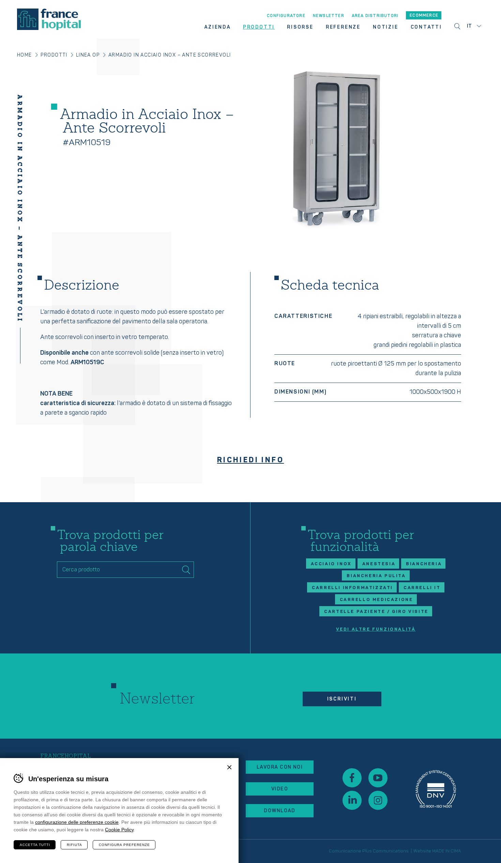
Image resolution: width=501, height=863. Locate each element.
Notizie (385, 27)
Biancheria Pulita (376, 576)
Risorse (300, 27)
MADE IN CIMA (446, 851)
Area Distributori (375, 16)
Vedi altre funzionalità (376, 629)
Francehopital (49, 19)
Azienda (217, 27)
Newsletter (328, 16)
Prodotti (259, 27)
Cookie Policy (119, 829)
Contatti (426, 27)
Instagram (378, 800)
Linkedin (352, 800)
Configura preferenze (124, 845)
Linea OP (88, 55)
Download (279, 810)
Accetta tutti (35, 845)
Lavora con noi (280, 767)
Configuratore (286, 16)
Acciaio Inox (331, 564)
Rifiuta (74, 845)
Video (279, 789)
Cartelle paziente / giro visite (376, 611)
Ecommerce (424, 15)
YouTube (378, 777)
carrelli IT (422, 587)
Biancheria (424, 564)
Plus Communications (385, 851)
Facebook (352, 777)
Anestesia (378, 564)
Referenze (343, 27)
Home (24, 55)
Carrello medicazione (376, 599)
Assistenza (435, 788)
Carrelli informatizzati (352, 587)
